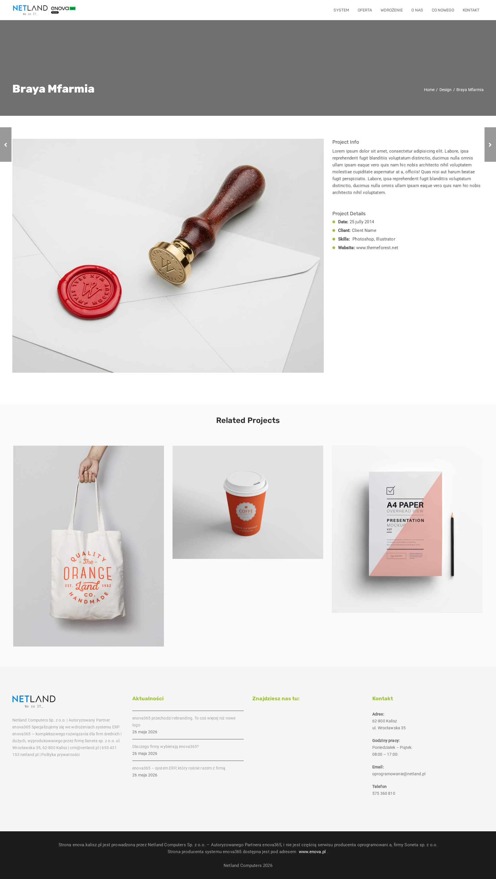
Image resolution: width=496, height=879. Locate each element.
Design (88, 559)
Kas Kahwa (248, 506)
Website (416, 543)
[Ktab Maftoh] (490, 144)
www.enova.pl (312, 851)
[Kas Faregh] (5, 144)
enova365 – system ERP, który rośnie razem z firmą (178, 768)
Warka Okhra (407, 533)
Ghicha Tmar (89, 549)
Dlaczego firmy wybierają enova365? (165, 746)
